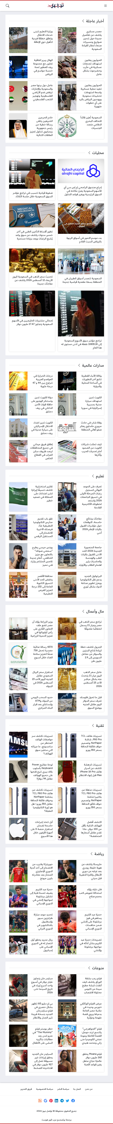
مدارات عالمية (93, 365)
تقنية (100, 725)
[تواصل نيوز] (56, 5)
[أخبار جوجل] (45, 1100)
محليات (98, 153)
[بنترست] (51, 1100)
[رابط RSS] (40, 1100)
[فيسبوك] (73, 1100)
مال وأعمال (95, 611)
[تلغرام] (62, 1100)
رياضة (99, 854)
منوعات (98, 968)
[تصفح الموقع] (105, 5)
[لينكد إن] (56, 1100)
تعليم (100, 476)
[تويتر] (67, 1100)
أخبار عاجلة (95, 21)
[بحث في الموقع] (7, 5)
